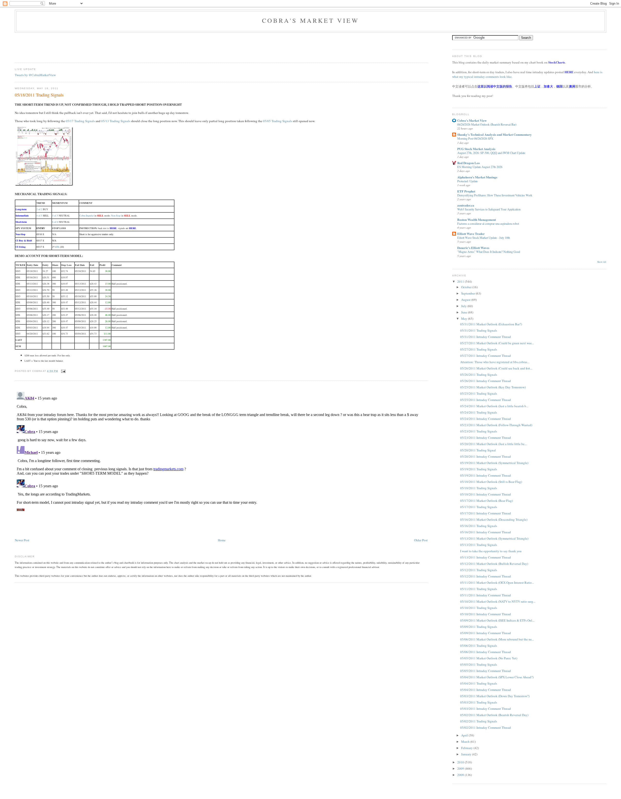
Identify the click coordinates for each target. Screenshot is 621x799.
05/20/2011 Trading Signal (478, 450)
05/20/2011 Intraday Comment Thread (485, 456)
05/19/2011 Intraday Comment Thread (485, 475)
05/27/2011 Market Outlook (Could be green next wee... (497, 343)
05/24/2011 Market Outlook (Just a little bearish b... (494, 406)
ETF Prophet (466, 191)
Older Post (421, 540)
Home (222, 540)
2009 (461, 768)
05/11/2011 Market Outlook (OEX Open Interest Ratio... (497, 582)
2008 (461, 775)
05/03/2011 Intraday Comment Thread (485, 708)
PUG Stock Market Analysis (476, 148)
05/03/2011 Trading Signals (478, 702)
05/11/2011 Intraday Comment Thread (485, 595)
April (465, 735)
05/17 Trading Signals (80, 121)
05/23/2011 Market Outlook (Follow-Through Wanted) (496, 425)
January (466, 754)
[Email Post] (62, 371)
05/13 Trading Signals (115, 121)
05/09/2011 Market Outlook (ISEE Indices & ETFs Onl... (497, 620)
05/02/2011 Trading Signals (478, 721)
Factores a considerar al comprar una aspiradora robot (488, 223)
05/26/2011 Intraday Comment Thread (485, 381)
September (468, 293)
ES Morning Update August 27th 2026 (479, 167)
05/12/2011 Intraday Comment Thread (485, 576)
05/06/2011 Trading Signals (478, 645)
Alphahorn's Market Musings (477, 177)
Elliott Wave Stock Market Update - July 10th (483, 238)
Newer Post (22, 540)
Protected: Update (467, 181)
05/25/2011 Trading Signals (478, 393)
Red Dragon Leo (468, 162)
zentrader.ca (465, 205)
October (466, 287)
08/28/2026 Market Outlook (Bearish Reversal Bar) (486, 124)
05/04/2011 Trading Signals (478, 683)
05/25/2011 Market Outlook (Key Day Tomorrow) (493, 387)
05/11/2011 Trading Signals (478, 589)
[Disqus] (221, 450)
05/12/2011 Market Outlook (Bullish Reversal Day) (494, 563)
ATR (57, 246)
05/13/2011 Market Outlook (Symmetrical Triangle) (494, 538)
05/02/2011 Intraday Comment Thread (485, 727)
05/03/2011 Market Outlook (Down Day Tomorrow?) (495, 696)
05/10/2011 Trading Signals (478, 608)
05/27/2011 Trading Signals (478, 349)
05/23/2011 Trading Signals (478, 431)
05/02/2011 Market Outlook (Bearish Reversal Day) (494, 715)
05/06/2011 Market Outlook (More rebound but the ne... (497, 639)
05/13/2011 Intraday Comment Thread (485, 557)
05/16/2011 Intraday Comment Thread (485, 532)
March (465, 741)
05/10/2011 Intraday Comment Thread (485, 614)
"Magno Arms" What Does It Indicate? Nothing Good (488, 252)
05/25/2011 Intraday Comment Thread (485, 400)
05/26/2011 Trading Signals (478, 374)
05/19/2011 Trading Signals (478, 469)
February (467, 748)
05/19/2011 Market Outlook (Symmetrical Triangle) (494, 463)
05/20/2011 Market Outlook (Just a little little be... (493, 444)
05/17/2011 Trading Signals (478, 507)
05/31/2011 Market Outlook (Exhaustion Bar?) (491, 324)
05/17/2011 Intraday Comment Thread (485, 513)
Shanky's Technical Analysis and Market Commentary (494, 134)
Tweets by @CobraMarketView (35, 75)
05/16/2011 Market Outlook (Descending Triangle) (493, 519)
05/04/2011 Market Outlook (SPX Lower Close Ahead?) (497, 677)
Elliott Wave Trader (471, 233)
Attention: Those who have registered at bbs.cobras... (494, 362)
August (466, 299)
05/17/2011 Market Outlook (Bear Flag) (486, 500)
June (464, 312)
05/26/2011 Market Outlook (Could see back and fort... (496, 368)
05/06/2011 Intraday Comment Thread (485, 652)
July (464, 306)
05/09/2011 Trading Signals (478, 626)
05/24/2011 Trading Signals (478, 412)
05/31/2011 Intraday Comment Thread (485, 337)
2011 (461, 281)
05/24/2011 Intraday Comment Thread (485, 418)
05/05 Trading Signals (277, 121)
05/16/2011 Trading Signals (478, 526)
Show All (601, 262)
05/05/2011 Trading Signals (478, 664)
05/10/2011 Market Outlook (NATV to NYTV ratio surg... (497, 601)
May (464, 318)
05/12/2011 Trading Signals (478, 570)
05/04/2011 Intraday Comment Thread (485, 689)
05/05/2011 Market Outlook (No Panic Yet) (488, 658)
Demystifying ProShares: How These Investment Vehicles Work (494, 195)
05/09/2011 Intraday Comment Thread (485, 633)
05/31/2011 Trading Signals (478, 330)
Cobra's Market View (310, 20)
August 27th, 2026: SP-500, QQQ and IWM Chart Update (491, 153)
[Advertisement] (103, 46)
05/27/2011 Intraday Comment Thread (485, 355)
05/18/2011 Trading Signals (39, 95)
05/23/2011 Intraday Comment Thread (485, 437)
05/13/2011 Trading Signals (478, 545)
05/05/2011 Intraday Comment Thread (485, 671)
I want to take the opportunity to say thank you (491, 551)
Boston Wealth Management (476, 219)
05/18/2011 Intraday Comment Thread (485, 494)
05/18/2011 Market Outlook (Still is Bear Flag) (491, 481)
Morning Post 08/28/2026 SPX (475, 138)
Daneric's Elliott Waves (473, 247)
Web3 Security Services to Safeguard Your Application (489, 209)
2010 (461, 762)
